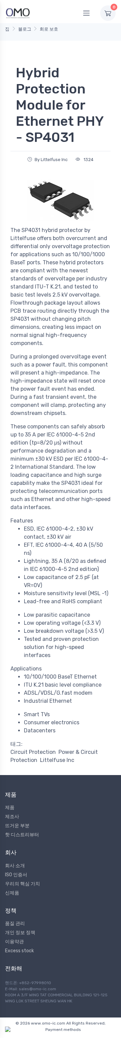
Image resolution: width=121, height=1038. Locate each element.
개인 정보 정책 (20, 932)
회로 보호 (49, 29)
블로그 (24, 29)
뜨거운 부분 (17, 826)
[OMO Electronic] (17, 13)
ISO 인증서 (16, 875)
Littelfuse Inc (57, 760)
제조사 (12, 816)
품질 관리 (15, 923)
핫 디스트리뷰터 (22, 835)
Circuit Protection (33, 752)
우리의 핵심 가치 (22, 884)
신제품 (12, 893)
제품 (9, 807)
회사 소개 (15, 866)
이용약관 (14, 942)
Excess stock (19, 951)
